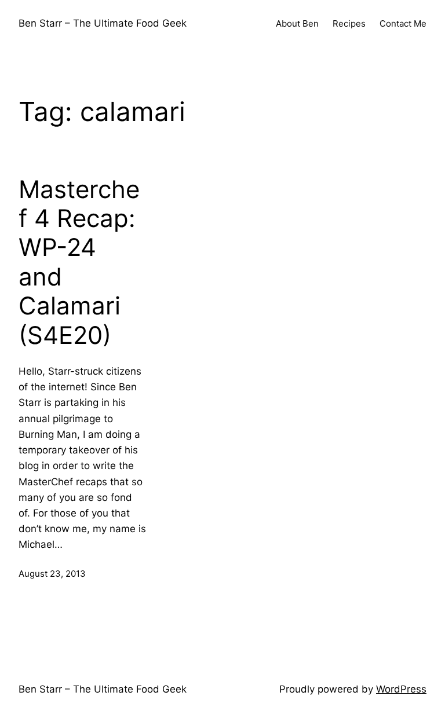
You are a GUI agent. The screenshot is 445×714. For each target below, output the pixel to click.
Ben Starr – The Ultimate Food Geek (103, 23)
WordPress (401, 689)
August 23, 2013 (52, 573)
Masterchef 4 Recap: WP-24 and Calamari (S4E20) (79, 262)
